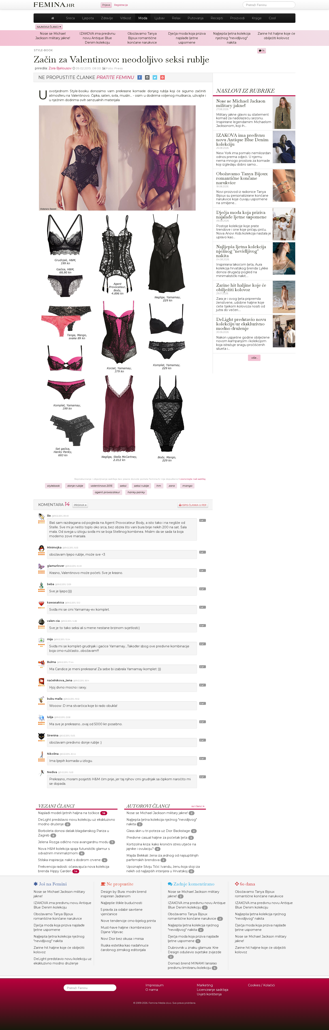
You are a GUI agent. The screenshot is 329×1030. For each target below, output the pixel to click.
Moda (142, 18)
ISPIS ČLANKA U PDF (194, 505)
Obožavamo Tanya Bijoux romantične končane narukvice (142, 38)
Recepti (217, 18)
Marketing (205, 985)
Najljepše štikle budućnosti (121, 903)
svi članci (197, 806)
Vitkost (125, 18)
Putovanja (195, 18)
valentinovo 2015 (101, 485)
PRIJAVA (79, 505)
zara (172, 485)
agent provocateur (107, 492)
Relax (176, 18)
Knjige (257, 18)
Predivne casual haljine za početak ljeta (156, 838)
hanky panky (136, 492)
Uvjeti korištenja (209, 994)
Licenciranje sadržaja (212, 990)
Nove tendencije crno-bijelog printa (128, 921)
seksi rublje (141, 485)
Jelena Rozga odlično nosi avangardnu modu (73, 842)
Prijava (106, 5)
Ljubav (159, 18)
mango (187, 485)
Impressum (154, 985)
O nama (151, 990)
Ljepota (88, 18)
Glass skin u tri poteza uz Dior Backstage (158, 831)
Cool (272, 18)
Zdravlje (107, 18)
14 (262, 50)
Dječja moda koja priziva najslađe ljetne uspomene (187, 38)
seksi (123, 485)
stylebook (53, 485)
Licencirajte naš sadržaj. (192, 479)
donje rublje (75, 485)
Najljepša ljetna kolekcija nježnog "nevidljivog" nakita (231, 38)
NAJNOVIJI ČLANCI (48, 26)
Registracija (121, 5)
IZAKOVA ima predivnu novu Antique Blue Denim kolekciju (97, 38)
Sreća (70, 18)
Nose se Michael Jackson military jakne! (157, 813)
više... (254, 357)
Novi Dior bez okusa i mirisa (122, 939)
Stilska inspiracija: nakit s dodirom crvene (69, 860)
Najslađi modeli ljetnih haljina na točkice (68, 813)
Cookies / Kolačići (261, 985)
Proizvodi (237, 18)
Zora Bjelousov (60, 68)
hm (158, 485)
